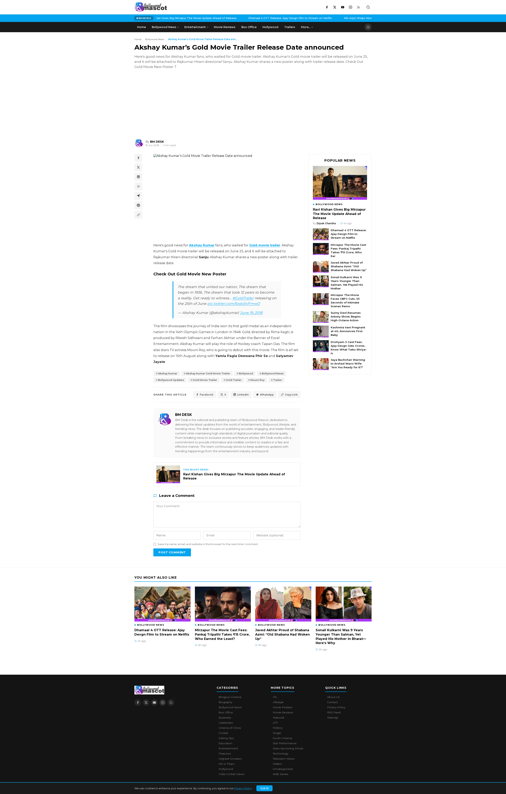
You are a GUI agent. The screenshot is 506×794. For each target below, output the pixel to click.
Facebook (206, 394)
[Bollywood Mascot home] (150, 7)
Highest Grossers (230, 758)
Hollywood (226, 768)
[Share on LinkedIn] (138, 177)
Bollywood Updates (171, 380)
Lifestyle (278, 702)
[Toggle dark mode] (368, 27)
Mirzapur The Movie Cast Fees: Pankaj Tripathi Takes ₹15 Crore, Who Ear (348, 250)
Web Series (280, 774)
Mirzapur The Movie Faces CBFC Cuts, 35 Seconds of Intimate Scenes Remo (345, 300)
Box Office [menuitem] (249, 27)
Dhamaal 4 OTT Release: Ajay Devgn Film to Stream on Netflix (257, 18)
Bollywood (246, 373)
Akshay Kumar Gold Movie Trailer (208, 373)
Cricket (223, 733)
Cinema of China (230, 727)
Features (225, 753)
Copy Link (291, 394)
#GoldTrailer (243, 298)
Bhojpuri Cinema (230, 697)
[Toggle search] (368, 7)
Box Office (226, 712)
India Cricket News (231, 774)
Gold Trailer (234, 380)
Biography (225, 702)
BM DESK (183, 415)
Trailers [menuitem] (289, 27)
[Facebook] (326, 7)
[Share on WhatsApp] (138, 186)
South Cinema (282, 738)
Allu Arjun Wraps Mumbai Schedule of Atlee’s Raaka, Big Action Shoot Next (361, 18)
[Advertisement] (164, 104)
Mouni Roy (257, 380)
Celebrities (226, 722)
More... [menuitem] (305, 27)
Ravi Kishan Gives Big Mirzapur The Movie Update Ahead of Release (158, 18)
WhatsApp (267, 394)
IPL (275, 697)
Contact (332, 702)
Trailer (277, 380)
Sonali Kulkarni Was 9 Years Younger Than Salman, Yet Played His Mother (347, 283)
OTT (275, 722)
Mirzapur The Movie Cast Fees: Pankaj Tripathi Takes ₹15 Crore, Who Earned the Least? (222, 634)
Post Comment (172, 552)
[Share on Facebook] (138, 158)
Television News (283, 758)
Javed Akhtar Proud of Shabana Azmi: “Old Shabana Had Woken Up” (348, 266)
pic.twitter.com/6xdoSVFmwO (233, 303)
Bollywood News (154, 39)
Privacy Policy (243, 788)
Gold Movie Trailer (205, 380)
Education (225, 743)
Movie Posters (282, 707)
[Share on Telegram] (138, 196)
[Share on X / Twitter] (138, 167)
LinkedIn (243, 394)
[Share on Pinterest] (138, 205)
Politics (277, 727)
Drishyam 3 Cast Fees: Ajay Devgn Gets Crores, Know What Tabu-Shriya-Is (349, 347)
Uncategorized (283, 768)
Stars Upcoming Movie (288, 748)
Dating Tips (226, 738)
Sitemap (332, 717)
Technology (280, 753)
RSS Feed (334, 712)
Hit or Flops (226, 763)
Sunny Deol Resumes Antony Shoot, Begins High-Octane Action (346, 316)
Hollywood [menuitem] (270, 27)
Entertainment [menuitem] (195, 27)
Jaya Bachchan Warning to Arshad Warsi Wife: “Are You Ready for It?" (348, 363)
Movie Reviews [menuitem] (224, 27)
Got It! (264, 788)
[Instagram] (350, 7)
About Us (333, 697)
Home (137, 39)
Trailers (277, 763)
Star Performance (284, 743)
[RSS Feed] (358, 7)
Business (225, 717)
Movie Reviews (283, 712)
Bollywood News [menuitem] (164, 27)
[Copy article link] (138, 215)
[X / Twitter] (334, 7)
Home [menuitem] (141, 27)
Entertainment (228, 748)
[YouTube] (342, 7)
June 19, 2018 (251, 313)
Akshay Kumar (167, 373)
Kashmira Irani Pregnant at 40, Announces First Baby (348, 331)
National (278, 717)
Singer (277, 733)
